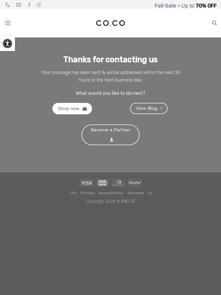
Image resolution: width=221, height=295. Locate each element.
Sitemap (135, 193)
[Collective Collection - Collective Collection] (110, 23)
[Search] (214, 23)
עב (150, 193)
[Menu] (7, 23)
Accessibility (111, 193)
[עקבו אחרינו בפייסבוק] (29, 5)
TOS (73, 193)
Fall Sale (165, 6)
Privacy (88, 193)
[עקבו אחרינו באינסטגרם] (39, 5)
